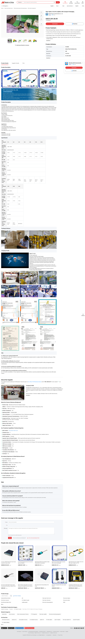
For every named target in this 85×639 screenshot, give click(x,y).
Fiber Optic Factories (5, 619)
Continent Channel (56, 631)
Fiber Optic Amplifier (43, 614)
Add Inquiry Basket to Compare (22, 45)
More (2, 624)
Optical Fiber (4, 614)
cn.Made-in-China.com (53, 632)
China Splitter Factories (23, 619)
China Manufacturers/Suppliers (33, 631)
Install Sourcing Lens (30, 628)
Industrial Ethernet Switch (5, 598)
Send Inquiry (55, 23)
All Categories (5, 5)
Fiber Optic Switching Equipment (55, 614)
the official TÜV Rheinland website (34, 381)
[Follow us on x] (76, 628)
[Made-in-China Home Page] (7, 2)
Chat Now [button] (75, 23)
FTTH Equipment (34, 614)
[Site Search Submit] (58, 2)
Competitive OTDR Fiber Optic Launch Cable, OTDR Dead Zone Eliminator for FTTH (75, 586)
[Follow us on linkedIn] (83, 628)
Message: (6, 528)
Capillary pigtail (24, 602)
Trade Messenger (19, 628)
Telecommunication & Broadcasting (20, 8)
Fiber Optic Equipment (32, 8)
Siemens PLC (14, 619)
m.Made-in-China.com (45, 632)
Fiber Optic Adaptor (66, 598)
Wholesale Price (49, 631)
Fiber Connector (12, 614)
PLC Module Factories (34, 619)
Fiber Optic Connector (5, 600)
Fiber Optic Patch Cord (13, 430)
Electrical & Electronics (9, 8)
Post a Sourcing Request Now (33, 537)
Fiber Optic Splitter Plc (67, 619)
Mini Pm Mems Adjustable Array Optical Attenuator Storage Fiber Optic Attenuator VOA (25, 586)
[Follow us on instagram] (78, 628)
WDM (64, 602)
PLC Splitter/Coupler (25, 600)
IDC (22, 598)
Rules (83, 5)
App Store (4, 628)
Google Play (11, 628)
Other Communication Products (23, 614)
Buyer (57, 5)
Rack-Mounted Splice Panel (6, 602)
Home (2, 8)
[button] (54, 2)
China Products (24, 631)
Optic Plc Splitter (57, 619)
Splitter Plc (42, 619)
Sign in (82, 3)
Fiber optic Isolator (66, 600)
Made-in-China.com (38, 632)
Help (63, 5)
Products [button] (20, 2)
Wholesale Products (42, 631)
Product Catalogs (17, 595)
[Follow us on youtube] (79, 628)
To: (7, 525)
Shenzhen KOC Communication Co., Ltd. (55, 13)
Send (10, 537)
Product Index (62, 631)
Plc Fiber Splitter (49, 619)
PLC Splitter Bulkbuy (5, 622)
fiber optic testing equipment (47, 602)
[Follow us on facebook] (74, 628)
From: (6, 522)
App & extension (70, 5)
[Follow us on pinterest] (81, 628)
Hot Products (19, 631)
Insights (67, 631)
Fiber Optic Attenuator (46, 600)
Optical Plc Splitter (76, 619)
